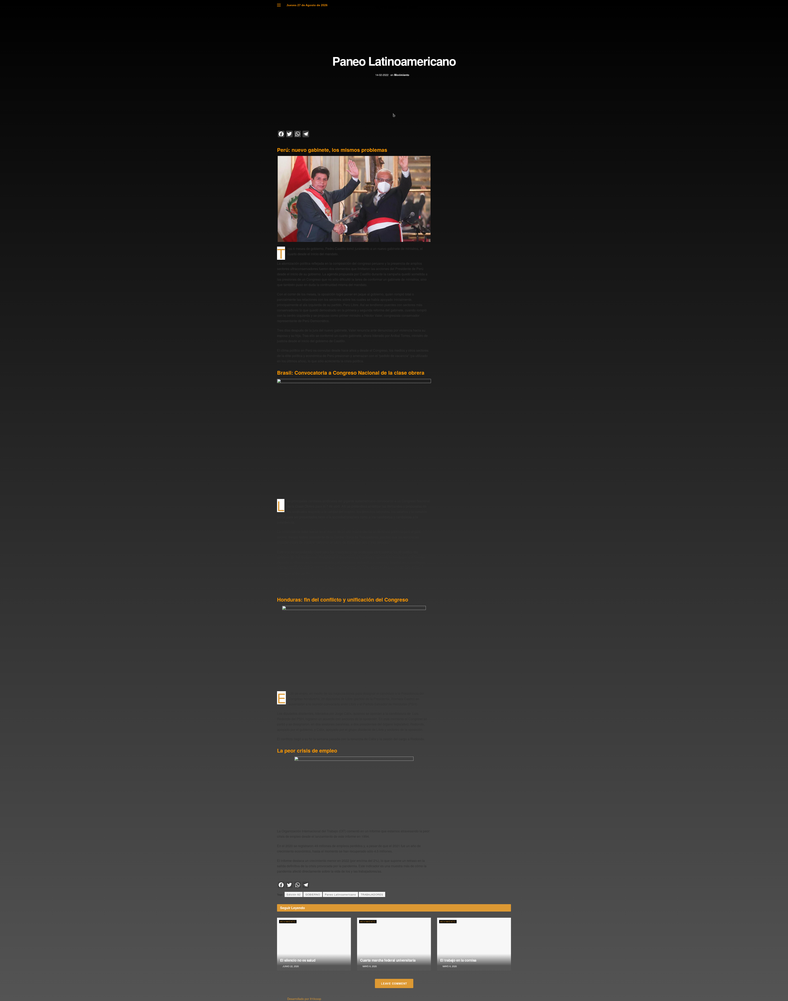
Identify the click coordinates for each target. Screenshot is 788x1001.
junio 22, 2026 (290, 966)
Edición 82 (294, 894)
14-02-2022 (381, 75)
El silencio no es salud (297, 960)
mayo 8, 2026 (369, 966)
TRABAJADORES (372, 894)
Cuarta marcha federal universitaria (388, 960)
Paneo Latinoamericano (340, 894)
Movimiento (401, 75)
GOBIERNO (312, 894)
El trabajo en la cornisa (458, 960)
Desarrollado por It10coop (304, 999)
